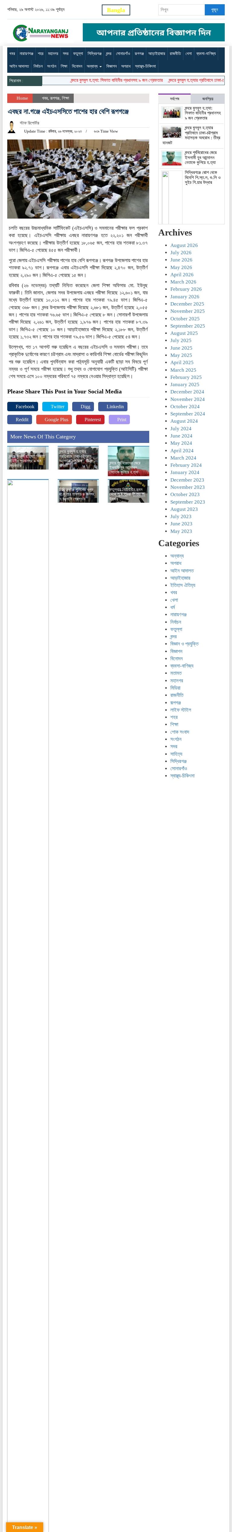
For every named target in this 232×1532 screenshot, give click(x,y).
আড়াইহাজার (156, 53)
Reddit (21, 419)
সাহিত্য (176, 754)
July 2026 (181, 252)
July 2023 (181, 516)
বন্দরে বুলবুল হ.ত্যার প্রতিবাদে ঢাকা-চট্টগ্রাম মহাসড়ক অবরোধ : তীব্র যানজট (75, 458)
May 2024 (181, 443)
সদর (66, 53)
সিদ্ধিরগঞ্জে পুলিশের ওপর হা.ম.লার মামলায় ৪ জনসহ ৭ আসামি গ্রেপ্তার (76, 494)
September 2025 (187, 326)
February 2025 (186, 377)
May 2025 (181, 355)
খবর (12, 53)
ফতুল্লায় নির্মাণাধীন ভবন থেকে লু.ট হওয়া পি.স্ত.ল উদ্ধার (126, 494)
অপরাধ (125, 66)
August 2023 (184, 509)
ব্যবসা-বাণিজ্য (206, 53)
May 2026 (181, 267)
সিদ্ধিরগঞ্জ (95, 53)
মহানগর (53, 53)
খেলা (188, 53)
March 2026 (183, 282)
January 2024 (184, 472)
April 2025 (182, 362)
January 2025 (184, 384)
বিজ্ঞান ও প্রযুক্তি (184, 644)
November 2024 (187, 399)
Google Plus (56, 419)
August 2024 (184, 421)
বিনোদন (77, 66)
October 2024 (185, 406)
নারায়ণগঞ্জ (26, 53)
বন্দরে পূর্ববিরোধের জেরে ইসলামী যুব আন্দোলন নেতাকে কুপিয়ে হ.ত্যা (124, 468)
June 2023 (181, 524)
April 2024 (182, 451)
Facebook (24, 406)
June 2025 (181, 348)
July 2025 (181, 340)
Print (121, 419)
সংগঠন (51, 66)
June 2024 (181, 436)
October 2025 (185, 319)
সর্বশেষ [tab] (174, 99)
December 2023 (187, 480)
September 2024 (187, 414)
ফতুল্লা (78, 53)
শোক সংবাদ (179, 732)
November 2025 (187, 311)
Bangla (116, 10)
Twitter (57, 406)
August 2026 (184, 245)
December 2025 (187, 304)
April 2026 (182, 274)
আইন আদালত (19, 66)
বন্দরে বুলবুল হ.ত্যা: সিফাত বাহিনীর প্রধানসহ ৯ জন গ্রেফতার (107, 80)
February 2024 (186, 465)
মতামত (176, 673)
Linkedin (114, 406)
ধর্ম (172, 607)
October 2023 (185, 494)
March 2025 (183, 370)
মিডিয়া (175, 688)
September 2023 (187, 502)
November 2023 (187, 487)
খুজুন (214, 9)
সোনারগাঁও (123, 53)
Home (21, 98)
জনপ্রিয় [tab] (207, 99)
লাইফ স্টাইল (180, 710)
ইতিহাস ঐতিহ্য (182, 585)
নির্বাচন (38, 66)
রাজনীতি (175, 53)
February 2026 (186, 289)
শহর (41, 53)
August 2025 (184, 333)
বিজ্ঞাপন (111, 66)
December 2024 (187, 392)
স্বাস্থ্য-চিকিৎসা (145, 66)
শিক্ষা (64, 66)
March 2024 (183, 458)
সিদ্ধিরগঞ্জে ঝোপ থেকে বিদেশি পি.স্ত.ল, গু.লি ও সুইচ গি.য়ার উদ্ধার (203, 177)
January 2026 (184, 297)
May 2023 (181, 531)
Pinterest (92, 419)
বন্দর (108, 53)
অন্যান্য (93, 66)
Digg (84, 406)
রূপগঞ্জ (139, 53)
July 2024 (181, 428)
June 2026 (181, 260)
